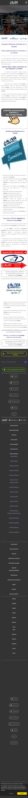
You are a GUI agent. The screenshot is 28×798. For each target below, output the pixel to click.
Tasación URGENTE (14, 444)
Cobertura (3, 662)
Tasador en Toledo (14, 506)
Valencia (14, 598)
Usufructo (14, 589)
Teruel (14, 627)
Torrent (2, 746)
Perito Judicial (14, 439)
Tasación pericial (14, 449)
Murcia (14, 653)
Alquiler (14, 584)
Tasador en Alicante (14, 465)
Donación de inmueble (14, 570)
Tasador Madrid (14, 456)
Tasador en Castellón (14, 470)
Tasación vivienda (14, 425)
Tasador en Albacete (14, 487)
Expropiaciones (14, 575)
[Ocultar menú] (26, 2)
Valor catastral (14, 544)
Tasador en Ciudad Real (14, 532)
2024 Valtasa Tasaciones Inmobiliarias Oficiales (12, 784)
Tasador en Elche (14, 496)
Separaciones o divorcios (14, 558)
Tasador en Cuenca (14, 482)
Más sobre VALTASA (14, 594)
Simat (2, 676)
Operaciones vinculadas (14, 563)
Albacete (14, 622)
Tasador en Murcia (14, 501)
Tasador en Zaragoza (14, 475)
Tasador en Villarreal (14, 527)
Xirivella (3, 686)
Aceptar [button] (22, 793)
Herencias (14, 553)
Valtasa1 (3, 774)
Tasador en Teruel (14, 479)
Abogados (14, 567)
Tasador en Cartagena (14, 518)
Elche (14, 629)
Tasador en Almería (14, 510)
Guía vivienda (4, 539)
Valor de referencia (14, 549)
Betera (2, 755)
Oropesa (3, 667)
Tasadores (14, 434)
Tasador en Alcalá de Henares (14, 513)
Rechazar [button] (11, 793)
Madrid (13, 612)
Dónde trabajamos (14, 453)
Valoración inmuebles (14, 430)
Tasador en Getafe (14, 491)
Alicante (14, 608)
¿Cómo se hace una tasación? (14, 579)
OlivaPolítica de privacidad (7, 657)
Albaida (2, 695)
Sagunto (3, 681)
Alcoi (2, 672)
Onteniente (3, 690)
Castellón (14, 603)
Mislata (2, 760)
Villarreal (14, 639)
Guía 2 (2, 536)
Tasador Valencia (14, 461)
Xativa (2, 765)
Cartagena (14, 643)
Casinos (3, 769)
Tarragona (14, 634)
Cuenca (14, 648)
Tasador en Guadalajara (14, 522)
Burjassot (3, 779)
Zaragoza (14, 617)
